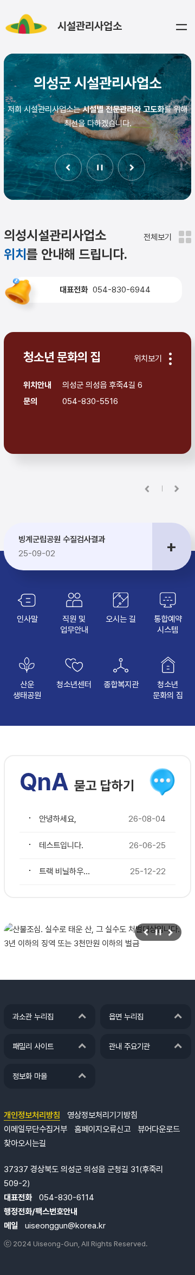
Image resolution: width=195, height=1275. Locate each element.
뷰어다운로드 (159, 1129)
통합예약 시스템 (168, 624)
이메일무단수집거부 (35, 1129)
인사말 (27, 619)
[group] (97, 936)
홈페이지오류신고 (102, 1129)
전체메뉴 (181, 27)
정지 (100, 167)
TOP (163, 1251)
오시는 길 (121, 619)
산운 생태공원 (27, 690)
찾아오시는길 (25, 1143)
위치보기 (148, 358)
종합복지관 (121, 684)
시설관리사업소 (89, 25)
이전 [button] (68, 167)
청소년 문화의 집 (168, 690)
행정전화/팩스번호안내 (40, 1212)
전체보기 (158, 237)
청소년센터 (74, 684)
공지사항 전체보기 (171, 546)
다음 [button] (131, 167)
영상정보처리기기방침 (102, 1115)
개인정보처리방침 (32, 1115)
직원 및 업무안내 (74, 624)
